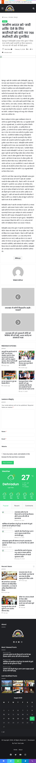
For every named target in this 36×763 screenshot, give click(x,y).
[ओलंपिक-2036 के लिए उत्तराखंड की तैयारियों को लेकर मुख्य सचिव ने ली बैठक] (18, 690)
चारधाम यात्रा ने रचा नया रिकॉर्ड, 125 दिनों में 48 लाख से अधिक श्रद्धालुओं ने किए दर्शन (26, 575)
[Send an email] (11, 49)
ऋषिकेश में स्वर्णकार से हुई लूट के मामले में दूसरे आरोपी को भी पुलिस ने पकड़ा (17, 525)
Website (4, 446)
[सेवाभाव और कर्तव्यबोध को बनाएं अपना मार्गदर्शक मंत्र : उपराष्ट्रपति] (7, 690)
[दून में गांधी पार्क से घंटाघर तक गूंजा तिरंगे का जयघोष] (26, 355)
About (20, 749)
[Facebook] (14, 642)
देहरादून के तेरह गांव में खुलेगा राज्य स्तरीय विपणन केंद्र (9, 609)
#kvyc (18, 258)
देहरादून (16, 17)
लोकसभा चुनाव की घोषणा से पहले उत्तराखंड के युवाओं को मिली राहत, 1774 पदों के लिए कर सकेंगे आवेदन (18, 543)
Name (4, 431)
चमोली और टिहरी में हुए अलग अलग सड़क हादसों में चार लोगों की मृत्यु (24, 533)
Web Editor (8, 49)
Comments (29, 506)
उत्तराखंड (10, 17)
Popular (5, 506)
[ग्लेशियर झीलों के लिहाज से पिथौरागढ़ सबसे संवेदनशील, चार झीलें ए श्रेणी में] (7, 683)
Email (4, 439)
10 (4, 714)
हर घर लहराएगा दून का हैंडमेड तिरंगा (9, 382)
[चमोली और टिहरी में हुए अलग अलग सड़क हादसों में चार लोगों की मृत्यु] (7, 534)
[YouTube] (19, 642)
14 (22, 714)
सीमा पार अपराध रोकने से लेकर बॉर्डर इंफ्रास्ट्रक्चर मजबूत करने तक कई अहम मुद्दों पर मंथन (26, 601)
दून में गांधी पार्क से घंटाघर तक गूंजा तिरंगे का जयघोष (26, 363)
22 (27, 718)
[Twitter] (17, 642)
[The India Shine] (9, 8)
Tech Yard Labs (19, 743)
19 (13, 718)
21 (22, 718)
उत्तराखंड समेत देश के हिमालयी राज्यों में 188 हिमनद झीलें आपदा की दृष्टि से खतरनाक (24, 515)
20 (18, 718)
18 (8, 718)
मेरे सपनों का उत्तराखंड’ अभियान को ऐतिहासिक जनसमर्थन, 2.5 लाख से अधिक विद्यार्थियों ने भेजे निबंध (9, 586)
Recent (16, 506)
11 (8, 714)
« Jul (3, 732)
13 (18, 714)
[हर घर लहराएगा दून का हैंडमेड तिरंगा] (9, 375)
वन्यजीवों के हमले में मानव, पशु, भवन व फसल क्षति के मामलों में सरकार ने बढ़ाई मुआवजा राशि (23, 553)
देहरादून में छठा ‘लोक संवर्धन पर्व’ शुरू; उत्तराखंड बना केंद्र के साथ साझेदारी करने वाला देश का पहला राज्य (26, 385)
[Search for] (33, 9)
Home (5, 17)
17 (3, 718)
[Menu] (3, 9)
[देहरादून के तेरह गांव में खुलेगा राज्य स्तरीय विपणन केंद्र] (9, 600)
